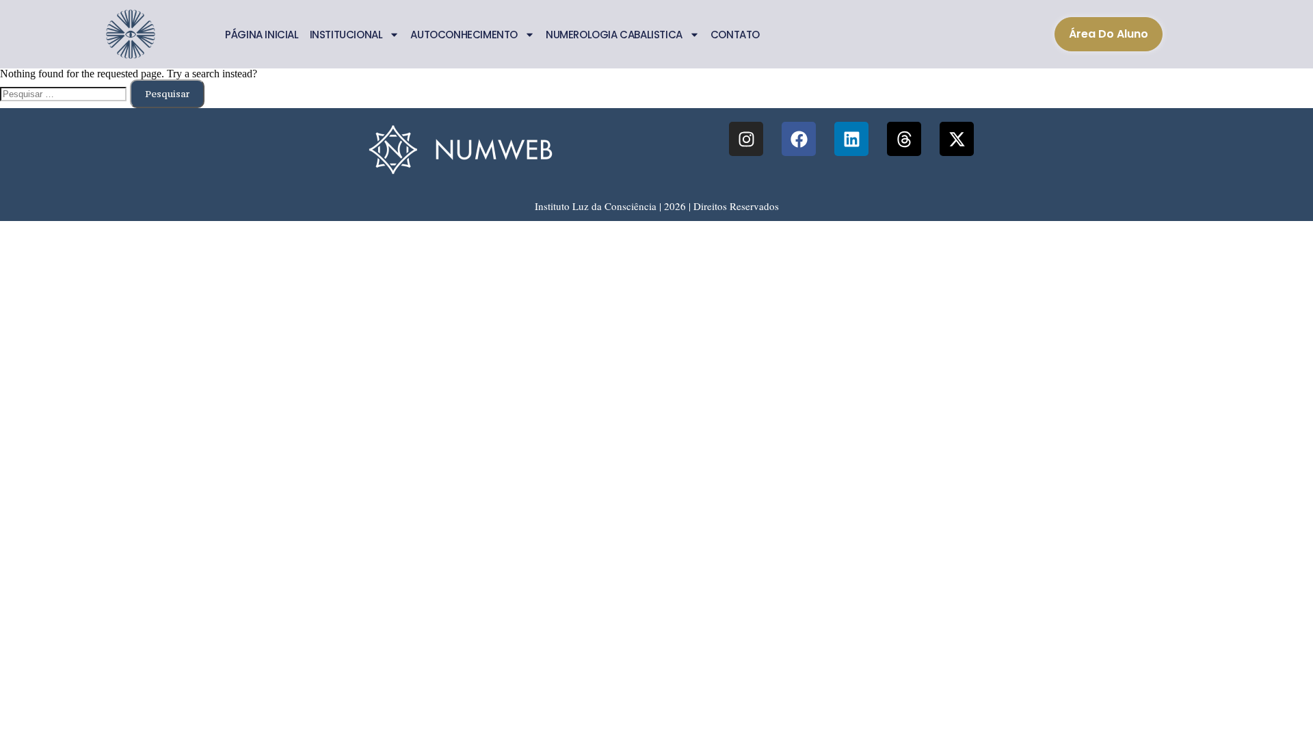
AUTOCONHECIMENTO (464, 34)
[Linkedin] (851, 139)
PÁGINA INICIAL (261, 34)
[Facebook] (799, 139)
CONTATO (735, 34)
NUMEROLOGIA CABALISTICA (614, 34)
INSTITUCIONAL (346, 34)
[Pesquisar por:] (65, 93)
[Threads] (904, 139)
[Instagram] (746, 139)
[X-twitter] (957, 139)
